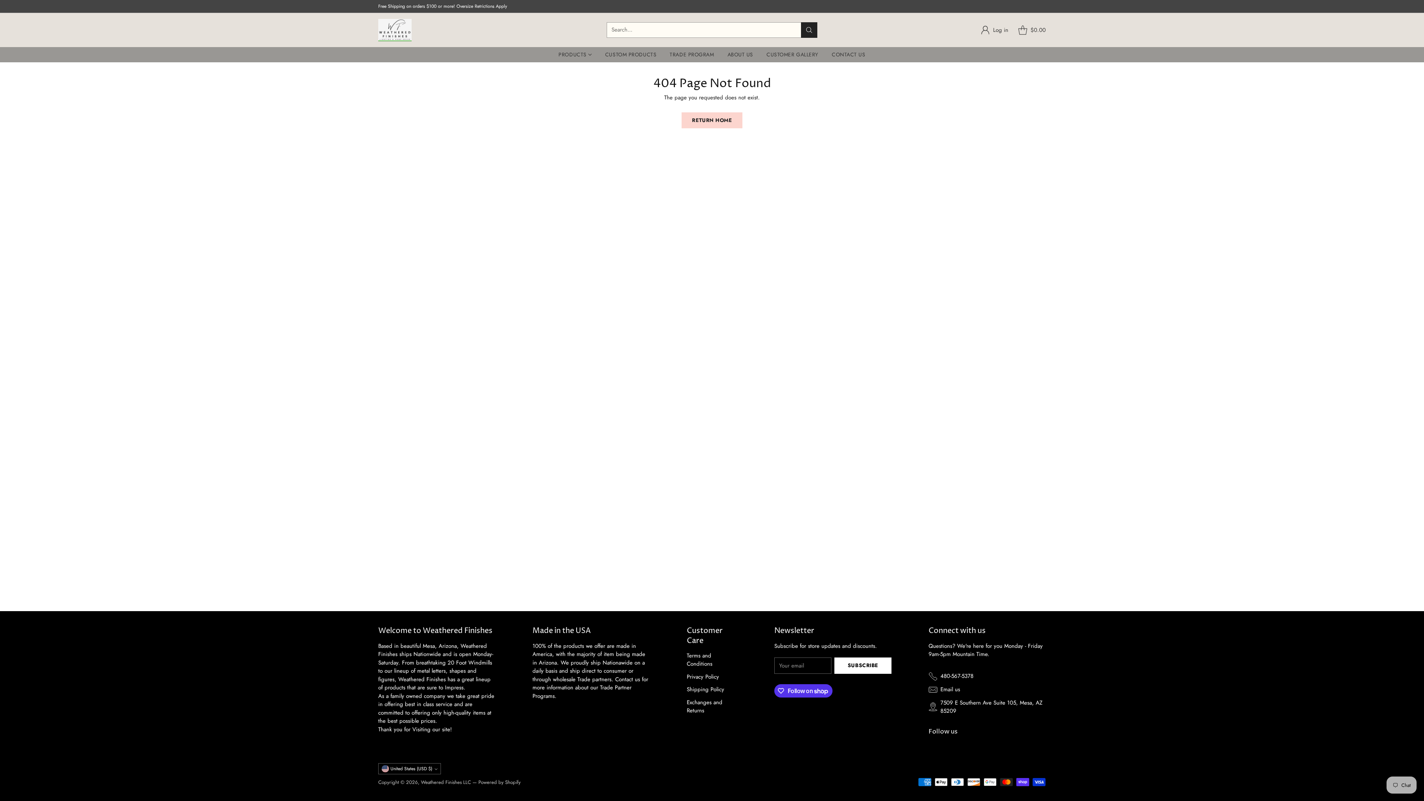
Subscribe (863, 665)
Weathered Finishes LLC (446, 782)
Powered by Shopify (499, 782)
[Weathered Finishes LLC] (395, 30)
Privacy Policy (703, 677)
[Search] (809, 30)
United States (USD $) (411, 768)
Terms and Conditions (699, 660)
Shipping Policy (705, 689)
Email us (950, 689)
